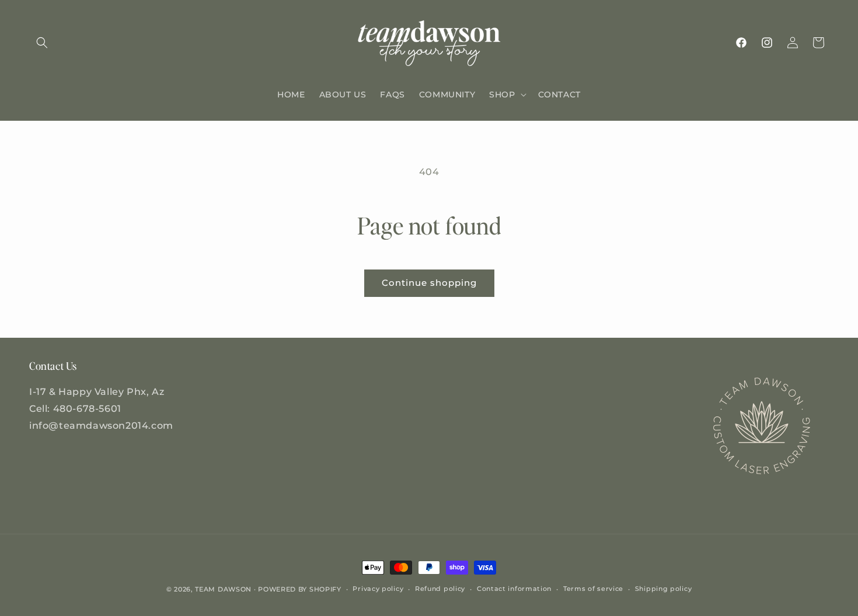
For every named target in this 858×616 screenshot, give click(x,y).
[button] (42, 42)
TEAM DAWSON (223, 589)
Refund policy (440, 588)
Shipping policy (663, 588)
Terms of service (593, 588)
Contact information (514, 588)
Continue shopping (429, 282)
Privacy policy (378, 588)
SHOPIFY (325, 589)
